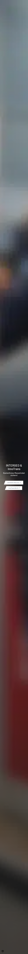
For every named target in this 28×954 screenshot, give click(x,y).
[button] (2, 951)
